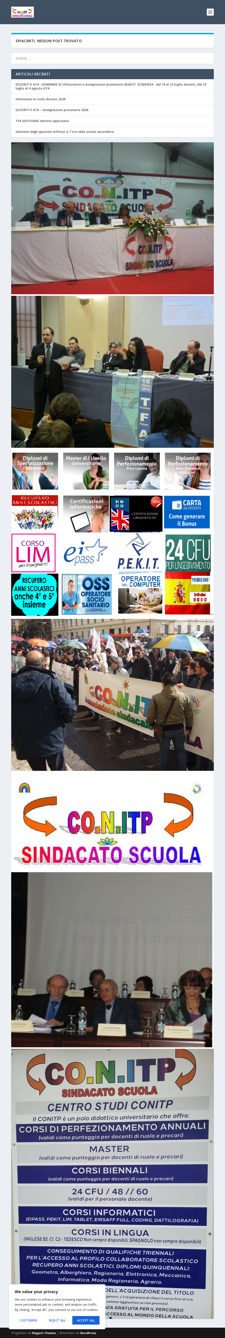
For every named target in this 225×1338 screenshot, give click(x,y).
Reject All (57, 1320)
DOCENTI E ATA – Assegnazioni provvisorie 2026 (52, 110)
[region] (57, 1306)
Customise (28, 1320)
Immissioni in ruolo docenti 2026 (40, 99)
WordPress (88, 1333)
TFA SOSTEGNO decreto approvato (42, 121)
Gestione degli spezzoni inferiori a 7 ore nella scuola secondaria (65, 132)
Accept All (86, 1320)
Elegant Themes (44, 1333)
